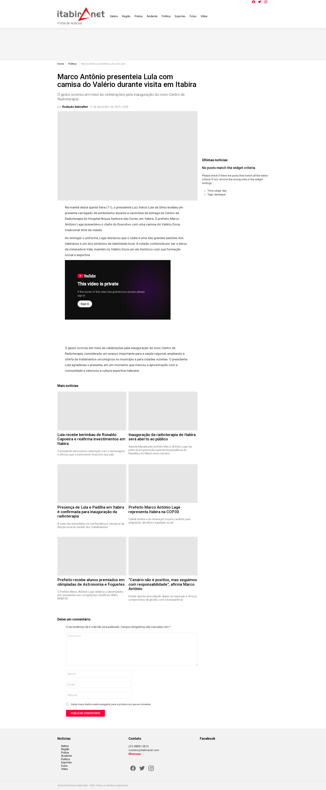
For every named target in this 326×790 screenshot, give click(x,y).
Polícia (138, 16)
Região (126, 16)
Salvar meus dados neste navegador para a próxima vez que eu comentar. (111, 704)
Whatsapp (134, 753)
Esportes (180, 16)
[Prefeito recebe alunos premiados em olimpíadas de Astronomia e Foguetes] (91, 556)
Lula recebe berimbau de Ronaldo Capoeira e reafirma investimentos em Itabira (91, 439)
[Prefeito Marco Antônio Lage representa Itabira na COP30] (162, 483)
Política (166, 16)
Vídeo (204, 16)
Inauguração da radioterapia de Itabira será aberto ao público (162, 436)
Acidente (152, 16)
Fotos (193, 16)
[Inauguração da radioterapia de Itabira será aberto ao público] (162, 411)
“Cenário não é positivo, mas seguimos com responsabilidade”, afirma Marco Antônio (162, 584)
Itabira (114, 16)
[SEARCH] (266, 16)
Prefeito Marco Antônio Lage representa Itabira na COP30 (154, 509)
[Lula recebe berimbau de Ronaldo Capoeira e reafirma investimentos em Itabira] (91, 411)
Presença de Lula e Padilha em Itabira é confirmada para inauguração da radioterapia (90, 511)
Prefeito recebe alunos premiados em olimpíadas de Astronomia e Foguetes (91, 582)
